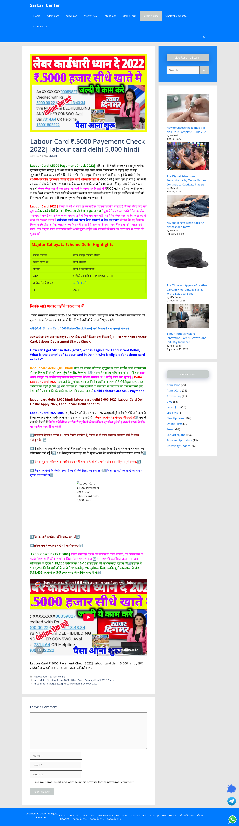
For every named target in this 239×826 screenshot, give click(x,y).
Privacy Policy (105, 815)
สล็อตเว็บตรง (186, 815)
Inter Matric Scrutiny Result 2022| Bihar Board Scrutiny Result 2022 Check (74, 680)
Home (36, 15)
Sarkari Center (45, 5)
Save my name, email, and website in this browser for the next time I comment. (84, 782)
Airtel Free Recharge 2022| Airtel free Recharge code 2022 (65, 683)
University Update (178, 446)
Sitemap (154, 815)
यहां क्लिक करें (79, 283)
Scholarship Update (176, 15)
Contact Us (88, 815)
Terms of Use (138, 815)
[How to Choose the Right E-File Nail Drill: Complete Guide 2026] (188, 108)
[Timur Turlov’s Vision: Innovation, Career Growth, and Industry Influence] (188, 316)
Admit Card (53, 15)
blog (170, 401)
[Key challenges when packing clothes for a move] (188, 206)
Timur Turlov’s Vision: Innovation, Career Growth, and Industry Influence (186, 338)
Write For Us (40, 26)
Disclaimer (122, 815)
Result (171, 429)
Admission (71, 15)
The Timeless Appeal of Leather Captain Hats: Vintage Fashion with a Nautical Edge (187, 289)
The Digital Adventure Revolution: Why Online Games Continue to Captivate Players (186, 180)
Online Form (129, 15)
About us (74, 815)
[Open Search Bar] (204, 37)
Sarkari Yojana (151, 15)
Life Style (172, 412)
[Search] (204, 70)
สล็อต (200, 815)
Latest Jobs (110, 15)
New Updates (41, 676)
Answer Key (90, 15)
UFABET (64, 819)
